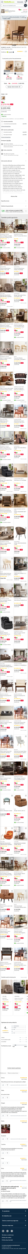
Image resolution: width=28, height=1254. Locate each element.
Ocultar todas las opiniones (14, 1068)
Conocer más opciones (5, 126)
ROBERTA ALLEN (5, 47)
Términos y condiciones (8, 1235)
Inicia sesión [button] (20, 2)
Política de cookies (6, 1237)
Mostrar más (14, 196)
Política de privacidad (7, 1240)
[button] (14, 6)
